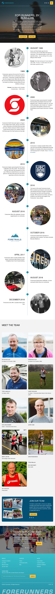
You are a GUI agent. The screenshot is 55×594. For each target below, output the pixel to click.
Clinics (20, 560)
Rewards (39, 566)
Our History (23, 36)
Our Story (4, 562)
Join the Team (5, 566)
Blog (20, 564)
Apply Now (33, 514)
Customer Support (41, 562)
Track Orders (40, 560)
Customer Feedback (41, 564)
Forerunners (8, 584)
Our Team (32, 36)
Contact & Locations (6, 560)
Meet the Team (5, 564)
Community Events (23, 562)
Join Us (39, 543)
